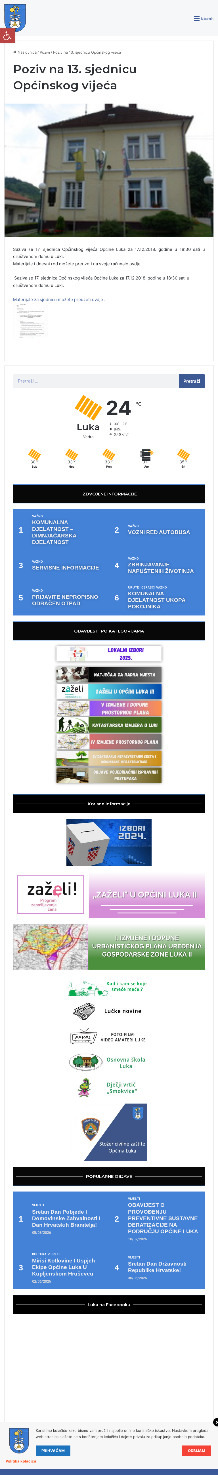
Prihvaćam (53, 1450)
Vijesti (38, 1205)
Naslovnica (26, 52)
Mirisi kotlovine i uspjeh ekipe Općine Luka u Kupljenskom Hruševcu (63, 1267)
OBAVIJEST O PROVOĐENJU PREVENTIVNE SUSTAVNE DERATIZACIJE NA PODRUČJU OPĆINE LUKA (163, 1218)
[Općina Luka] (15, 18)
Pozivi (45, 52)
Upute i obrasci (141, 587)
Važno (37, 516)
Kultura (39, 1254)
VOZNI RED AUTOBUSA (159, 532)
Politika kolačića (21, 1461)
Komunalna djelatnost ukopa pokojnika (157, 600)
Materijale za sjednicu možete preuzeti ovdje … (60, 299)
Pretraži (191, 381)
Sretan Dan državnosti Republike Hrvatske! (157, 1267)
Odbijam (196, 1450)
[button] (7, 35)
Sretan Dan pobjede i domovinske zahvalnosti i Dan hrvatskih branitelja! (66, 1218)
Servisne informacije (65, 568)
